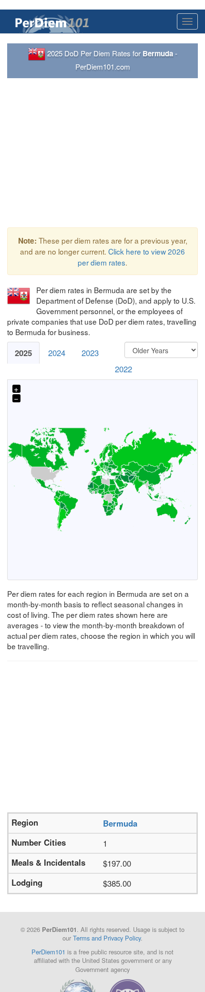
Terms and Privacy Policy (107, 937)
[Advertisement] (102, 153)
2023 (90, 352)
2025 (23, 352)
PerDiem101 (48, 951)
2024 (56, 352)
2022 (123, 369)
